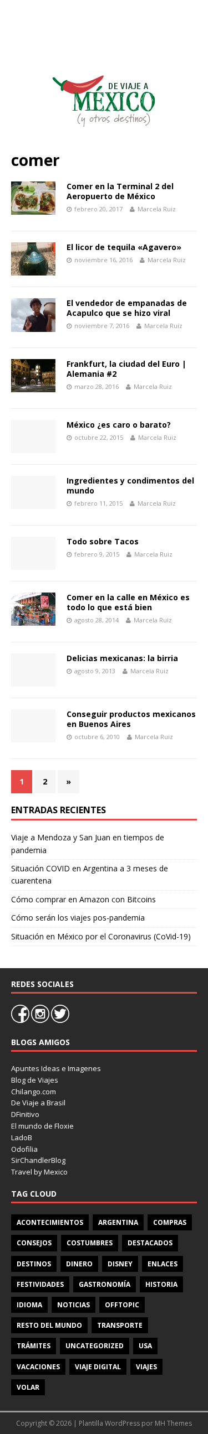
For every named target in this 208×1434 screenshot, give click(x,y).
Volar (28, 1387)
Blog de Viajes (34, 1080)
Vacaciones (38, 1366)
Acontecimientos (50, 1222)
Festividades (40, 1284)
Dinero (79, 1264)
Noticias (73, 1305)
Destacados (150, 1243)
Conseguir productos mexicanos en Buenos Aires (131, 719)
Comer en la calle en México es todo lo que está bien (128, 602)
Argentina (118, 1222)
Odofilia (24, 1149)
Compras (169, 1222)
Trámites (33, 1345)
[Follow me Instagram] (41, 1020)
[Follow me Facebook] (21, 1020)
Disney (120, 1264)
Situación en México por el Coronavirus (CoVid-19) (101, 936)
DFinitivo (25, 1114)
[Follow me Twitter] (60, 1020)
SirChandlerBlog (38, 1160)
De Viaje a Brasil (38, 1103)
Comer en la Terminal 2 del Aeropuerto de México (120, 191)
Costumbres (90, 1243)
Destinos (34, 1264)
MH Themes (173, 1423)
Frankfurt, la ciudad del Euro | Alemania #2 (126, 368)
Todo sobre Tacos (103, 541)
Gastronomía (104, 1284)
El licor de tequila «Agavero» (124, 247)
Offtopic (122, 1305)
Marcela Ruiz (157, 209)
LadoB (21, 1137)
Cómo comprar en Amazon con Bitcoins (83, 899)
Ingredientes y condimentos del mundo (130, 485)
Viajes (146, 1366)
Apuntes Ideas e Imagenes (56, 1068)
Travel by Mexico (39, 1172)
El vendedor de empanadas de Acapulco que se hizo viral (127, 308)
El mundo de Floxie (42, 1126)
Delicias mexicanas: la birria (122, 658)
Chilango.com (33, 1092)
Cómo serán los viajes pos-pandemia (78, 917)
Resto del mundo (49, 1325)
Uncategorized (94, 1345)
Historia (161, 1284)
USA (145, 1345)
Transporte (120, 1325)
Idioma (29, 1305)
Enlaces (162, 1264)
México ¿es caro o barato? (119, 424)
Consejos (34, 1243)
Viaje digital (98, 1366)
